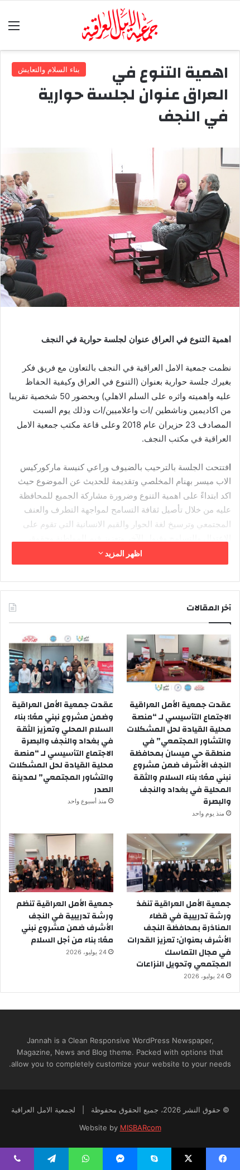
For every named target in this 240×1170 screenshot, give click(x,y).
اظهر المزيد (122, 553)
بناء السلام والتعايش (49, 69)
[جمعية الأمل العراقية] (120, 25)
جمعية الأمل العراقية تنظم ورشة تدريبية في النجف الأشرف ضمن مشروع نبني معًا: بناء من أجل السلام (64, 922)
